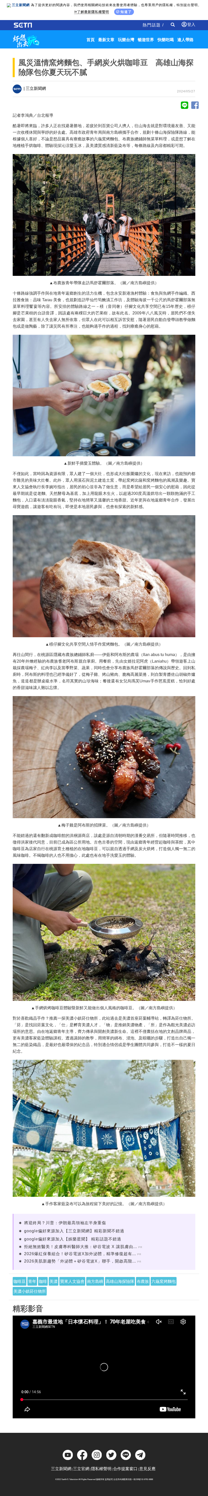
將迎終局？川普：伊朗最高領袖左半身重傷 (65, 1223)
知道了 (126, 12)
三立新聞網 (61, 1469)
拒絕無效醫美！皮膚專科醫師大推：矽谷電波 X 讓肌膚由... (80, 1247)
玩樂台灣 (126, 40)
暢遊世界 (146, 40)
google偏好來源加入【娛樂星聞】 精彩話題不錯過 (72, 1239)
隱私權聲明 (101, 1469)
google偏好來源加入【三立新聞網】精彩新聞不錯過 (74, 1231)
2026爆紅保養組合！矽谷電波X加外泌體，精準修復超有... (80, 1254)
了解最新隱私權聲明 (93, 12)
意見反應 (147, 1469)
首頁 (90, 40)
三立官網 (81, 1469)
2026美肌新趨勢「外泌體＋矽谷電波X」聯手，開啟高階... (80, 1261)
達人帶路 (185, 40)
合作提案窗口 (125, 1469)
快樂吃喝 (166, 40)
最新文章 (106, 40)
